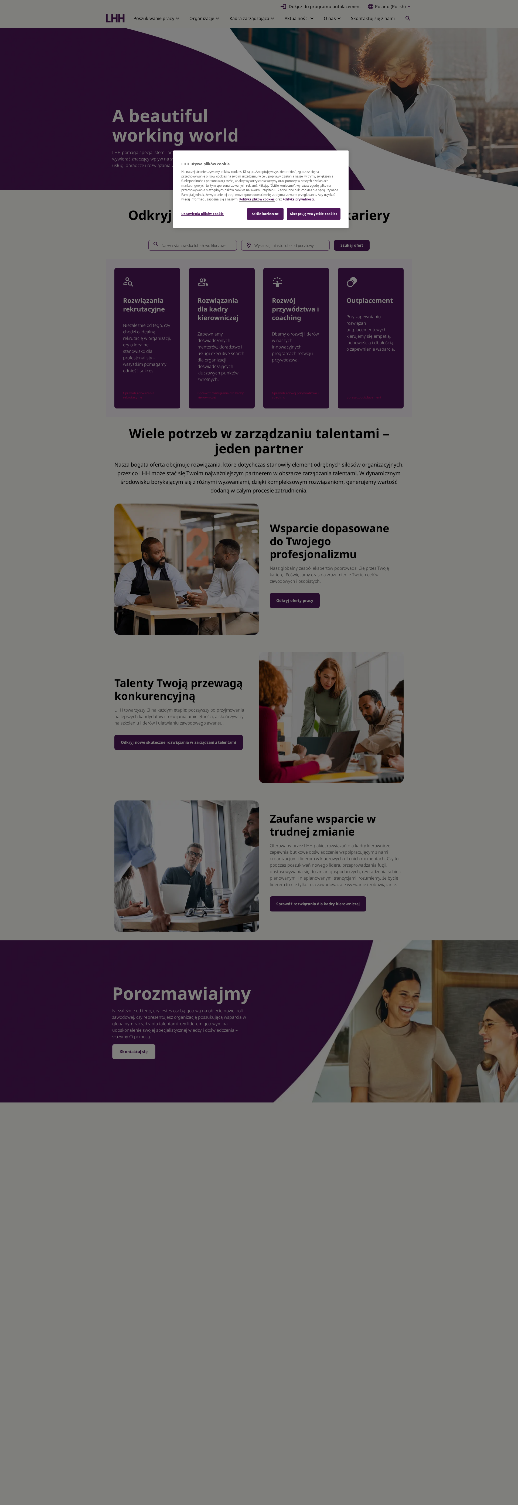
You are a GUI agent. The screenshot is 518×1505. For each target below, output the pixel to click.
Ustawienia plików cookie (202, 214)
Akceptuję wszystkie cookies (314, 214)
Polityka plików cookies (257, 199)
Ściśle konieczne (265, 214)
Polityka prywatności (298, 199)
